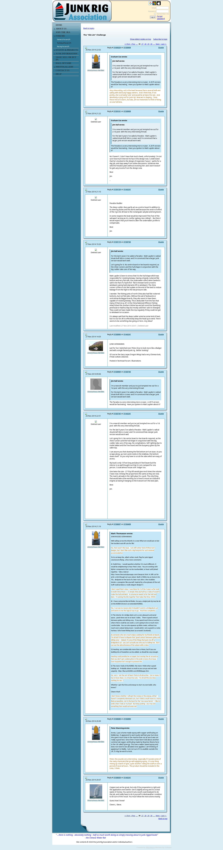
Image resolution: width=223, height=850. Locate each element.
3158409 (127, 524)
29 (148, 44)
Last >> (164, 44)
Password (151, 11)
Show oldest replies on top (140, 39)
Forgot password (161, 17)
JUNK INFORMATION (66, 53)
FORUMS (60, 36)
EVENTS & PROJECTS (67, 50)
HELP (58, 74)
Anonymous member (95, 70)
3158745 (127, 242)
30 (151, 44)
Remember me (163, 14)
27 (142, 44)
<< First (127, 44)
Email (153, 8)
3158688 (117, 719)
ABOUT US (61, 29)
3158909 (127, 47)
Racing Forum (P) (63, 46)
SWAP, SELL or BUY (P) (66, 58)
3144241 (127, 189)
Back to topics (88, 28)
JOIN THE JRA (63, 32)
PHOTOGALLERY (64, 67)
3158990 (117, 334)
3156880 (127, 719)
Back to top (162, 818)
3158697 (117, 524)
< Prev (133, 44)
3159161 (117, 111)
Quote (161, 47)
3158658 (117, 777)
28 (145, 44)
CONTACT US (62, 70)
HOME (59, 25)
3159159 (117, 189)
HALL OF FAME (63, 63)
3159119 (117, 242)
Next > (158, 44)
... (137, 44)
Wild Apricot (150, 847)
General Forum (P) (63, 39)
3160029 (117, 47)
